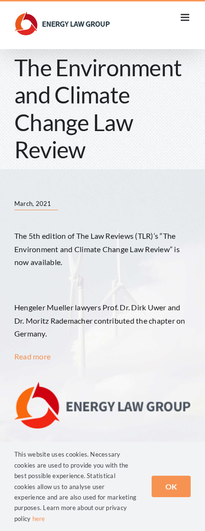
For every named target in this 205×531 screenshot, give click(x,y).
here (38, 518)
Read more (32, 356)
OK (171, 486)
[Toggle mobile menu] (186, 17)
